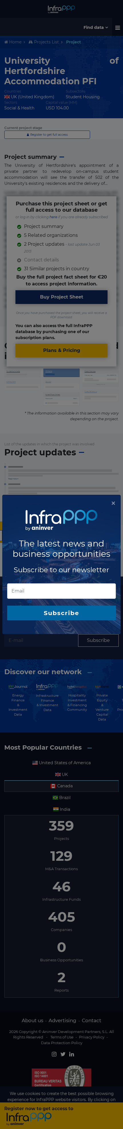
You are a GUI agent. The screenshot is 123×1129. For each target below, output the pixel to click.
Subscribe (61, 612)
